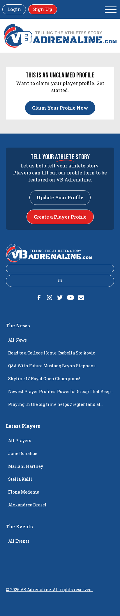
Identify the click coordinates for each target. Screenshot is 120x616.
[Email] (80, 297)
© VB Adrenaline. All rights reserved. (49, 589)
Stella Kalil (20, 479)
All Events (18, 541)
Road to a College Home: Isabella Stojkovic (51, 353)
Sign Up (42, 9)
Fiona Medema (23, 492)
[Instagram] (49, 297)
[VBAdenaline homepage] (60, 35)
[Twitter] (60, 297)
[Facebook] (39, 297)
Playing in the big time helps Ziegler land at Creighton (54, 406)
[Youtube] (70, 297)
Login (14, 9)
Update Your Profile (60, 197)
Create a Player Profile (60, 217)
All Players (19, 440)
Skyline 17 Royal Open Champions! (44, 378)
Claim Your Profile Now (60, 108)
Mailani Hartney (25, 466)
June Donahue (22, 453)
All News (17, 340)
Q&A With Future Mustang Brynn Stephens (52, 365)
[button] (111, 9)
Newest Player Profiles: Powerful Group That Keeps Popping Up (60, 393)
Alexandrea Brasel (27, 505)
